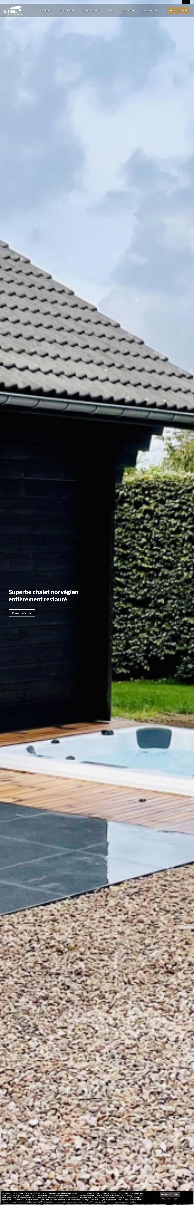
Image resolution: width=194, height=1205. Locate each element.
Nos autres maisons (178, 10)
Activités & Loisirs (90, 10)
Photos (110, 10)
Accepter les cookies (169, 1194)
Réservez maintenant (21, 613)
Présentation (45, 10)
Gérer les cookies (169, 1199)
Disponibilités (128, 10)
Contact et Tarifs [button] (150, 10)
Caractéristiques (67, 10)
